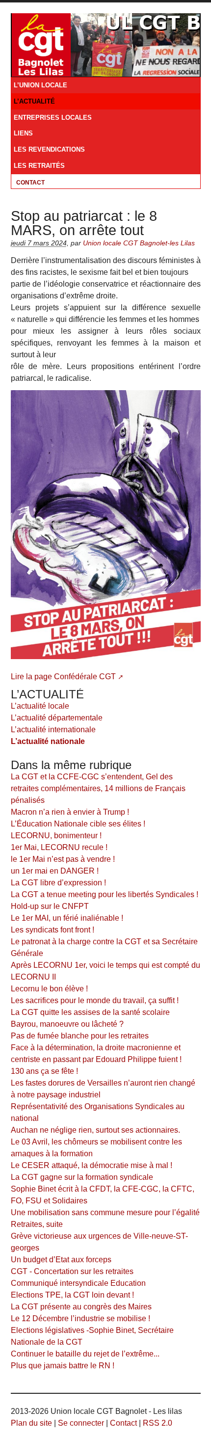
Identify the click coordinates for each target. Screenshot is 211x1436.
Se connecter (81, 1423)
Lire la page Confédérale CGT (63, 676)
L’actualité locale (40, 706)
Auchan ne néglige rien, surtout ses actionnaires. (95, 1130)
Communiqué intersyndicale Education (78, 1283)
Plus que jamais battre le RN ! (62, 1365)
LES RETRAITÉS (39, 165)
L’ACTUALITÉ (34, 101)
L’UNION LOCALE (40, 85)
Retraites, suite (37, 1224)
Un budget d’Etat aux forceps (61, 1259)
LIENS (23, 133)
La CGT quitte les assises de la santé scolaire (90, 1012)
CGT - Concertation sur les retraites (72, 1271)
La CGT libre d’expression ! (58, 882)
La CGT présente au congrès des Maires (81, 1307)
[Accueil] (41, 44)
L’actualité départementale (57, 718)
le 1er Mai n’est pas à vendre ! (63, 859)
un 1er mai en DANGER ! (55, 871)
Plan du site (31, 1423)
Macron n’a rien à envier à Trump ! (70, 812)
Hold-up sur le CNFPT (50, 906)
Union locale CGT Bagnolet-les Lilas (139, 243)
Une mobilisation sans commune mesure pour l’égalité (105, 1212)
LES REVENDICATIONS (49, 149)
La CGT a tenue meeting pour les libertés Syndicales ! (104, 894)
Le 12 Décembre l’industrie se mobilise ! (80, 1318)
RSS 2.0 (157, 1423)
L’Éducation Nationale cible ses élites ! (78, 824)
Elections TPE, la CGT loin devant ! (72, 1295)
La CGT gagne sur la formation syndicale (82, 1177)
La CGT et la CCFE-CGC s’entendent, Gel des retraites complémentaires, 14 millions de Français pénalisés (98, 788)
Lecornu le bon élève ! (49, 988)
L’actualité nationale (48, 741)
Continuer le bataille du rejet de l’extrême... (85, 1354)
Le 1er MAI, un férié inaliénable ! (67, 918)
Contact (30, 182)
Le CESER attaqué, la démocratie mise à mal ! (91, 1165)
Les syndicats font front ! (52, 930)
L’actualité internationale (53, 729)
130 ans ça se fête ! (44, 1071)
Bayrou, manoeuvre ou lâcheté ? (67, 1024)
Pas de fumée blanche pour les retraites (80, 1036)
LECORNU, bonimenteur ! (56, 835)
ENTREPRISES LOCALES (53, 117)
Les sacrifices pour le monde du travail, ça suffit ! (95, 1000)
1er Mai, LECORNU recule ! (59, 847)
